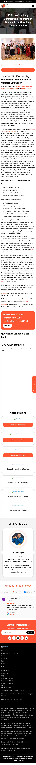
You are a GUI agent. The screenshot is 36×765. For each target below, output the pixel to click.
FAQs (2, 676)
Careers (3, 656)
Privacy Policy (13, 759)
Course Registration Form (8, 750)
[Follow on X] (26, 638)
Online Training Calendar (13, 742)
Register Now (18, 64)
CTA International (6, 686)
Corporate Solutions (7, 678)
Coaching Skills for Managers (22, 734)
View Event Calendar (18, 70)
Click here (4, 305)
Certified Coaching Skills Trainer (22, 728)
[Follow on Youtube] (18, 638)
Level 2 (3, 282)
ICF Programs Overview (17, 708)
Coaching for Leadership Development (12, 736)
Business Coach (26, 88)
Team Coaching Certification (22, 723)
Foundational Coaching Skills (16, 710)
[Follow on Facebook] (14, 638)
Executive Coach (27, 86)
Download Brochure (7, 683)
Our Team (4, 658)
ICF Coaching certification (18, 424)
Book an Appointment (23, 748)
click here (25, 301)
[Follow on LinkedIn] (22, 638)
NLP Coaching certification (18, 455)
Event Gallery (26, 742)
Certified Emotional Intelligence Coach (12, 725)
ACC (31, 250)
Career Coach (5, 88)
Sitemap (21, 761)
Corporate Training (18, 731)
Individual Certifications (8, 681)
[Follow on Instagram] (9, 638)
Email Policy (22, 759)
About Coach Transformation (9, 653)
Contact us (4, 293)
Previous (3, 552)
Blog (2, 666)
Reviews (3, 661)
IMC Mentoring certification (18, 440)
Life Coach (18, 86)
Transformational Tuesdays (9, 744)
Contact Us (4, 673)
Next (33, 552)
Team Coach (14, 88)
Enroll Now (7, 325)
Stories (3, 663)
